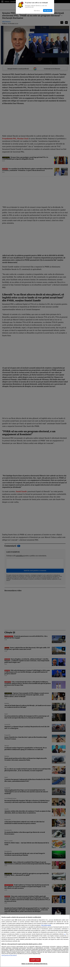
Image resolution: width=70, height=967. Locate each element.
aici (65, 934)
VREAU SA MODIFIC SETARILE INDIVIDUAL (34, 963)
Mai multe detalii (46, 925)
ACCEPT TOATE (35, 960)
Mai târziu (37, 10)
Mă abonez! (47, 10)
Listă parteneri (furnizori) (9, 955)
